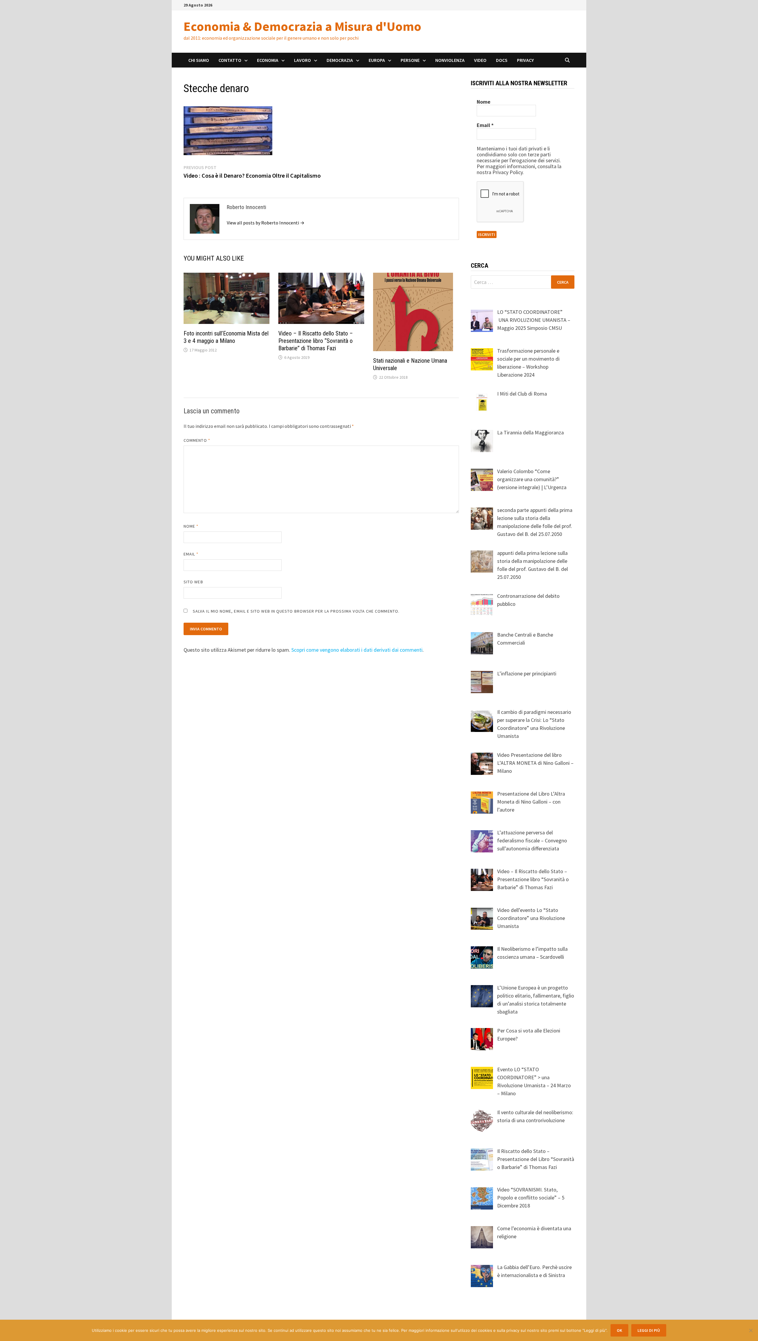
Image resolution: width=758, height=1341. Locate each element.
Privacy (525, 60)
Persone (410, 60)
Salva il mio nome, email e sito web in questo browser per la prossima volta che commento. (296, 611)
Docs (502, 60)
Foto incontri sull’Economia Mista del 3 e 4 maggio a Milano (226, 337)
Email (191, 554)
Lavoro (302, 60)
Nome (191, 526)
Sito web (193, 581)
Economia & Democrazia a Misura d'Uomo (302, 26)
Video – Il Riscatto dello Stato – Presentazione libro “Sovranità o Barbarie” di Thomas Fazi (315, 341)
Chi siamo (198, 60)
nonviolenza (450, 60)
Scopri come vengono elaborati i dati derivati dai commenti (357, 649)
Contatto (230, 60)
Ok (619, 1330)
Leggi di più (648, 1330)
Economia (267, 60)
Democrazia (340, 60)
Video (480, 60)
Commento (197, 440)
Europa (377, 60)
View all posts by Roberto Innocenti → (265, 223)
